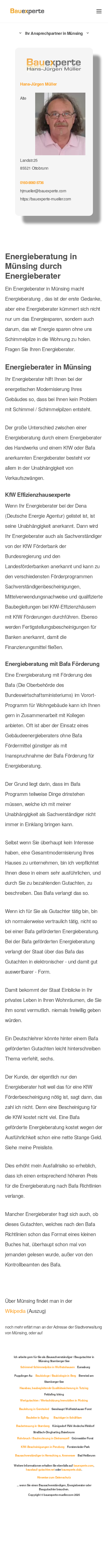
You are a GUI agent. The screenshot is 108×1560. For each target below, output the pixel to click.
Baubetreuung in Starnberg (37, 1471)
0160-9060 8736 (33, 181)
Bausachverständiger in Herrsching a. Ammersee (51, 1500)
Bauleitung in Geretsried (32, 1454)
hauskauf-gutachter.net (51, 1518)
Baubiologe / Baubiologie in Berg (55, 1421)
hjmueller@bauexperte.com (43, 189)
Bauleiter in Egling (36, 1463)
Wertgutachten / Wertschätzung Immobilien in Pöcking (54, 1445)
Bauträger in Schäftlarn (68, 1463)
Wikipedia (16, 1358)
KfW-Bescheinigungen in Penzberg (42, 1492)
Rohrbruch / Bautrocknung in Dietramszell (43, 1483)
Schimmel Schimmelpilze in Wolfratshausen (47, 1412)
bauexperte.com (23, 1518)
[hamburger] (99, 11)
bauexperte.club (83, 1518)
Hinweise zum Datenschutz (54, 1526)
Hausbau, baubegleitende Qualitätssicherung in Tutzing (54, 1433)
